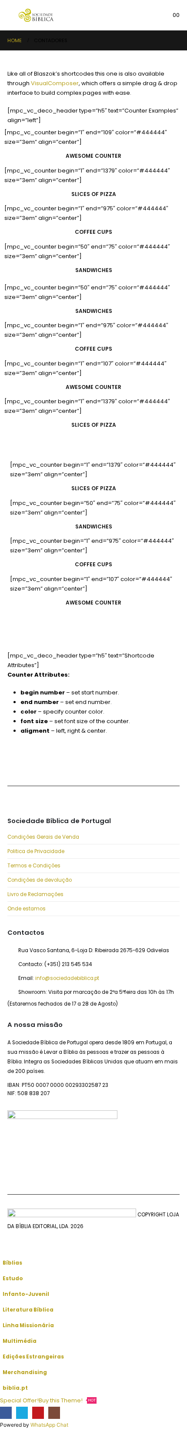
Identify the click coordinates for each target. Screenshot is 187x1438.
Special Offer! (19, 1400)
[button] (13, 15)
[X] (22, 1412)
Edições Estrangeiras (33, 1356)
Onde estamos (26, 908)
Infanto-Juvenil (26, 1294)
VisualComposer (55, 83)
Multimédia (20, 1341)
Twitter (35, 764)
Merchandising (25, 1372)
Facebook (16, 764)
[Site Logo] (36, 15)
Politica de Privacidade (35, 851)
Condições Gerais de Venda (43, 837)
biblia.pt (15, 1388)
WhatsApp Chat (49, 1424)
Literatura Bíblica (28, 1309)
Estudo (13, 1278)
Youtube (55, 764)
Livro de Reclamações (35, 894)
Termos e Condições (33, 865)
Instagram (74, 764)
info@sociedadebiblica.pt (67, 978)
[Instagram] (54, 1412)
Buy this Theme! (67, 1400)
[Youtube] (38, 1412)
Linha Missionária (28, 1325)
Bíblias (12, 1262)
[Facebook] (6, 1412)
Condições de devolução (39, 880)
